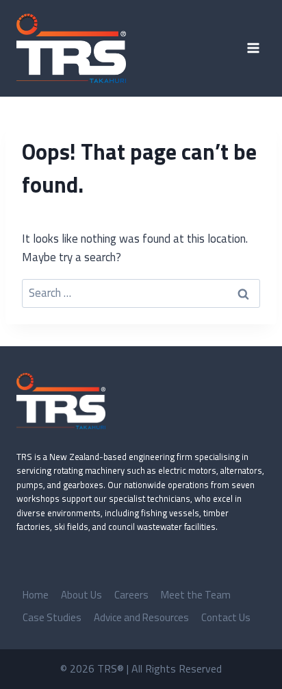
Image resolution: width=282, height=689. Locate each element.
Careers (131, 595)
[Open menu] (253, 48)
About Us (81, 595)
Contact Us (226, 617)
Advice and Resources (141, 617)
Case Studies (52, 617)
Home (36, 595)
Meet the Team (196, 595)
